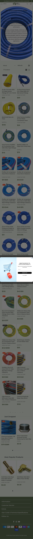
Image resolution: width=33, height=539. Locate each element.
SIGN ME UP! (24, 272)
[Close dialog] (32, 258)
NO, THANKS (25, 275)
